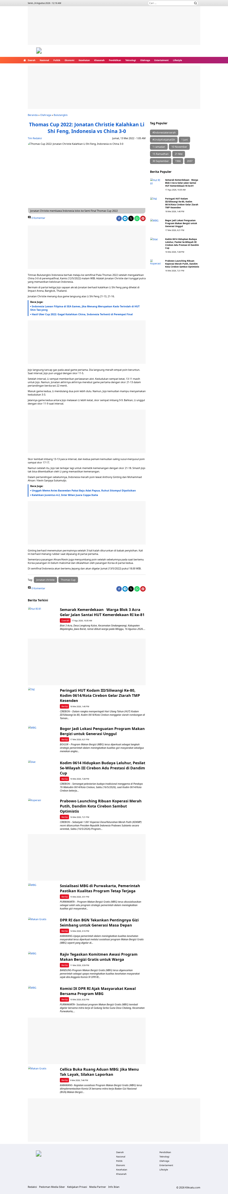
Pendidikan (115, 60)
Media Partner (97, 1187)
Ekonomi (69, 60)
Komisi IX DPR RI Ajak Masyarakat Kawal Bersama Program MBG (98, 991)
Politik (56, 60)
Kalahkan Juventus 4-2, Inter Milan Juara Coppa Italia (65, 495)
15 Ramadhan (160, 154)
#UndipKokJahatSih (163, 139)
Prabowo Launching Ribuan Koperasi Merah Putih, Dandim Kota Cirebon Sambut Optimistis (182, 263)
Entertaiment (161, 60)
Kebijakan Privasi (77, 1187)
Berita (64, 706)
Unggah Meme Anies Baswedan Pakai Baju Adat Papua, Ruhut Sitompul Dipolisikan (84, 490)
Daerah (31, 60)
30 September (160, 161)
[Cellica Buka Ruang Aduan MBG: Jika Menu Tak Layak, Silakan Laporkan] (42, 1081)
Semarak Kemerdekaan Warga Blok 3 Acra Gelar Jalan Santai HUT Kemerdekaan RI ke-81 (181, 182)
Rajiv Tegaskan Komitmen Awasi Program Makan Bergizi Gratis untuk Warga (99, 957)
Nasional (44, 60)
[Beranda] (24, 60)
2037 (189, 161)
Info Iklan (113, 1187)
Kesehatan (84, 60)
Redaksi (32, 1187)
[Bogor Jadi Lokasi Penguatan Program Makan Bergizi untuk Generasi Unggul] (156, 225)
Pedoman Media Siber (52, 1187)
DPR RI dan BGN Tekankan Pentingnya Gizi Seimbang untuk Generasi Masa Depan (99, 922)
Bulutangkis (61, 115)
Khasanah (99, 60)
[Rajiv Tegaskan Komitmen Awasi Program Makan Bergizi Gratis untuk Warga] (42, 966)
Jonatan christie (45, 580)
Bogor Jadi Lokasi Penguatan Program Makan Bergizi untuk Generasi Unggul (181, 223)
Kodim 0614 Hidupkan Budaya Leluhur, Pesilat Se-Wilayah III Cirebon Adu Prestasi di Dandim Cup (182, 243)
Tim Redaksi (35, 138)
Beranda (33, 115)
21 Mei (179, 154)
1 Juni (184, 139)
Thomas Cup (68, 580)
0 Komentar (38, 218)
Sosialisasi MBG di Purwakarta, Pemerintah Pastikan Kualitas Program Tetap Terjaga (100, 888)
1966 (178, 161)
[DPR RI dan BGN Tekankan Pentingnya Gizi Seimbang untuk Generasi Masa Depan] (42, 932)
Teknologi (130, 60)
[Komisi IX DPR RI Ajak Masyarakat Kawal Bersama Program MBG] (42, 1000)
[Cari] (195, 3)
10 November (179, 146)
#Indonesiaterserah (164, 132)
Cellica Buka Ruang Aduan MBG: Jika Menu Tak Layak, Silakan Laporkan (99, 1072)
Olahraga (145, 60)
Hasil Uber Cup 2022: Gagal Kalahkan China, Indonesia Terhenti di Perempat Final (82, 314)
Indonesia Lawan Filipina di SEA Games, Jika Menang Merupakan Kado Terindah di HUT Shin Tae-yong (85, 308)
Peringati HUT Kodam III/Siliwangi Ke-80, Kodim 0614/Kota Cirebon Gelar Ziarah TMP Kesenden (181, 203)
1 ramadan (158, 146)
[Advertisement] (114, 28)
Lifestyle (177, 60)
